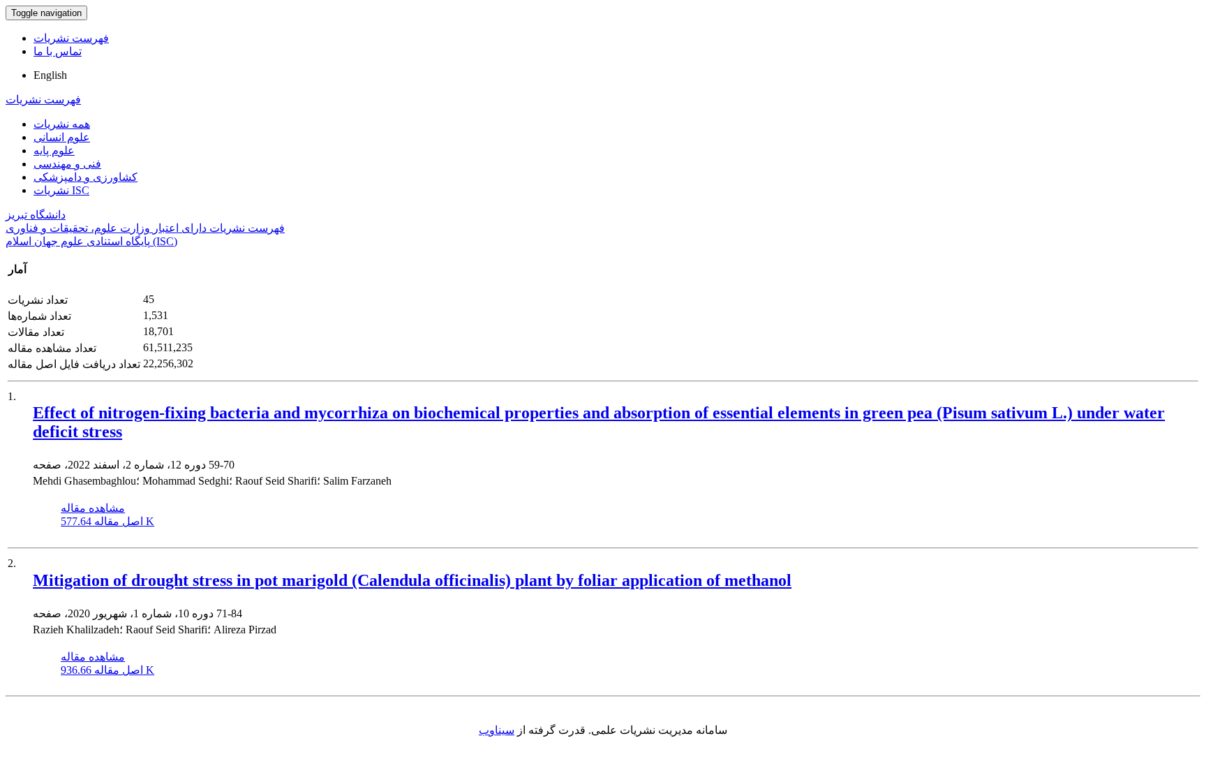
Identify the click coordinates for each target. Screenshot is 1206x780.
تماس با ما (58, 51)
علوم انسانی (62, 137)
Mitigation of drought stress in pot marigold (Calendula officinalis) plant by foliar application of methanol (412, 580)
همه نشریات (62, 124)
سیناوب (496, 730)
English (50, 75)
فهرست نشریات (71, 38)
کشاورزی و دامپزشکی (85, 177)
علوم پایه (54, 150)
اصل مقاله (107, 521)
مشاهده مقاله (93, 508)
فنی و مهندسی (67, 164)
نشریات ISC (61, 190)
